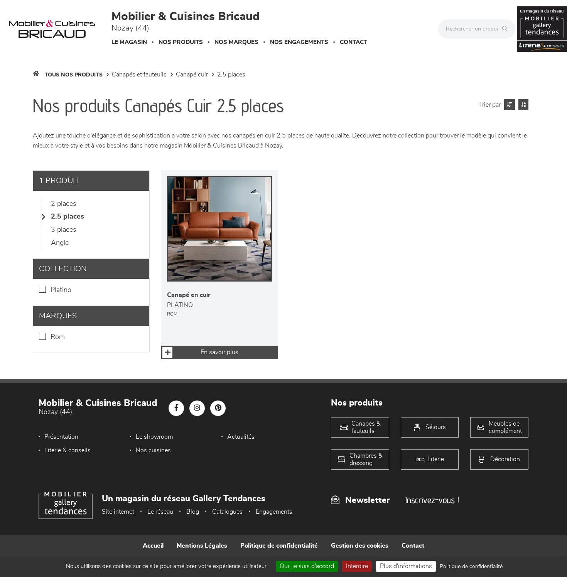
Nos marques (236, 42)
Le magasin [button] (129, 42)
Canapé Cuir (192, 74)
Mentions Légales (202, 546)
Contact (353, 42)
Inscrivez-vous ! (432, 500)
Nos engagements (299, 42)
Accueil (153, 546)
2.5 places (231, 74)
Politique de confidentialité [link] (471, 566)
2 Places (63, 203)
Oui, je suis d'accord (307, 566)
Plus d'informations (406, 566)
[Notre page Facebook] (176, 408)
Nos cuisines (153, 450)
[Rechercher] (506, 29)
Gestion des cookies (359, 546)
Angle (60, 242)
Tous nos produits (74, 75)
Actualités (241, 437)
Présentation (61, 437)
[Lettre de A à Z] (522, 104)
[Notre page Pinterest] (218, 408)
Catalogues (227, 512)
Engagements (274, 512)
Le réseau (160, 512)
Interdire (357, 566)
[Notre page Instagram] (197, 408)
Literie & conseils (67, 450)
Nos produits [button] (181, 42)
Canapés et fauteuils (139, 74)
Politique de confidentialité (279, 546)
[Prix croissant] (508, 104)
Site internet (118, 512)
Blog (192, 512)
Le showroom (154, 437)
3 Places (63, 229)
